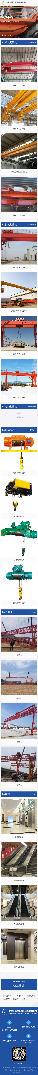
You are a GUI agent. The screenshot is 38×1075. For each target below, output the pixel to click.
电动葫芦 (6, 999)
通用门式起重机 (19, 354)
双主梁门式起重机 (19, 268)
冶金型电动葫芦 (19, 473)
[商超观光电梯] (19, 903)
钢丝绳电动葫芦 (19, 603)
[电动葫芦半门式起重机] (19, 290)
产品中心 (11, 35)
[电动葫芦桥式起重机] (19, 151)
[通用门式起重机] (19, 333)
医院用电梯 (19, 837)
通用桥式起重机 (19, 85)
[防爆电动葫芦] (19, 539)
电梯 (23, 999)
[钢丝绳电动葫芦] (19, 582)
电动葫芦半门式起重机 (19, 311)
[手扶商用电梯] (19, 859)
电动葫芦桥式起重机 (19, 172)
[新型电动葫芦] (19, 495)
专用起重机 (31, 996)
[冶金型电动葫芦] (19, 452)
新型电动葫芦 (19, 516)
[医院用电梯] (19, 816)
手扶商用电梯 (19, 880)
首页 (5, 35)
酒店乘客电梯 (19, 967)
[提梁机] (19, 634)
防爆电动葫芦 (19, 560)
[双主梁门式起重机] (19, 246)
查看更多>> (32, 42)
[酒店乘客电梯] (19, 946)
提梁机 (19, 655)
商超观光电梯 (19, 924)
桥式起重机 (7, 996)
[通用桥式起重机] (19, 64)
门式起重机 (19, 996)
